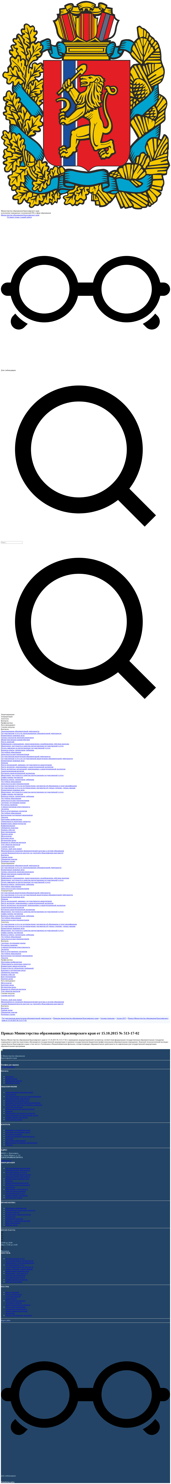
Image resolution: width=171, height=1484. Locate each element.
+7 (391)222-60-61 (8, 1067)
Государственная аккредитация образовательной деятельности (25, 756)
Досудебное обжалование (11, 752)
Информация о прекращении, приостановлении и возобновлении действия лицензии (35, 744)
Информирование (8, 826)
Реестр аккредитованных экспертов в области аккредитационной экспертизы (18, 1303)
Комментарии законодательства (13, 824)
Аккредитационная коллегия (12, 771)
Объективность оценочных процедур (16, 821)
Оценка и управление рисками (18, 1221)
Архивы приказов (107, 1018)
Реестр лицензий (7, 742)
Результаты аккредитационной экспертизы (18, 773)
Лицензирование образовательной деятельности (20, 731)
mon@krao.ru (6, 1161)
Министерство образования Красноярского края (20, 215)
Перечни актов (7, 834)
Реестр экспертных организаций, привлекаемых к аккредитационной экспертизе (33, 769)
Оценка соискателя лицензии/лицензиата (17, 738)
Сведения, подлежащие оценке (13, 803)
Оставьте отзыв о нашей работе (19, 217)
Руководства (10, 1217)
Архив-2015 (121, 1018)
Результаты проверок (9, 805)
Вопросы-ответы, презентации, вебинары (17, 750)
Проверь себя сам (8, 830)
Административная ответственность (15, 807)
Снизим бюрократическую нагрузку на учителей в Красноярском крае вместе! (32, 853)
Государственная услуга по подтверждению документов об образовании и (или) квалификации (39, 786)
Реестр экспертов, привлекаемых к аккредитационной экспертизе (27, 767)
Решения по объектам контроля (13, 842)
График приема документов (12, 777)
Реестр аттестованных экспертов (14, 811)
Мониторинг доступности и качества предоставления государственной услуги (32, 746)
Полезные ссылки (8, 861)
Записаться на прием (14, 1120)
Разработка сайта (7, 1482)
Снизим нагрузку (8, 847)
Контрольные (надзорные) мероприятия (17, 815)
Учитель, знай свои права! (11, 849)
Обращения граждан (9, 859)
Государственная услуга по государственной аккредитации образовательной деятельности (37, 759)
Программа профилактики (11, 819)
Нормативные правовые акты (13, 735)
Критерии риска (7, 838)
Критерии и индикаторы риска (13, 970)
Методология (6, 836)
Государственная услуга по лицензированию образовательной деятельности (31, 733)
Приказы (4, 763)
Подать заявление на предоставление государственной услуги (25, 748)
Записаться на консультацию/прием (15, 754)
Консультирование (8, 832)
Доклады (4, 817)
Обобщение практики (9, 828)
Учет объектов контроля (10, 845)
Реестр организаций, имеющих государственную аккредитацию (26, 765)
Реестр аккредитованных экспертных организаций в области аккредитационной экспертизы (16, 1310)
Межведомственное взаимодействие (15, 740)
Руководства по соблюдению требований (17, 968)
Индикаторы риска (8, 840)
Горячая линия (6, 857)
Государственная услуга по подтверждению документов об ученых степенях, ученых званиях (38, 788)
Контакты (5, 855)
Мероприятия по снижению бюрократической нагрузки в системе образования (32, 851)
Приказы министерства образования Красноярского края (75, 1018)
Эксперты (5, 809)
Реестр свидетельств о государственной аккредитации (14, 1296)
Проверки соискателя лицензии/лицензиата (23, 1103)
